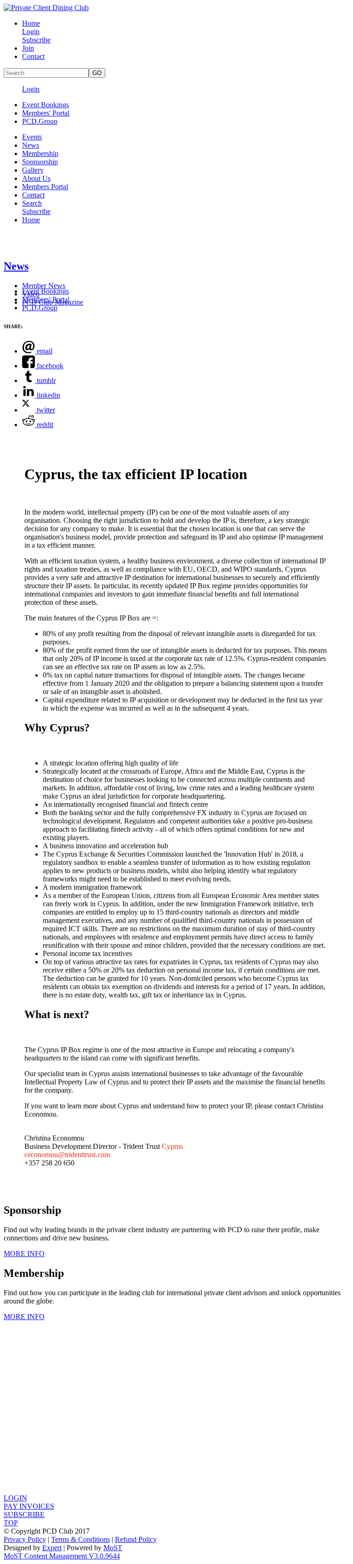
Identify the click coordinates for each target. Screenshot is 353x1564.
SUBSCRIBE (24, 1514)
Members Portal (45, 187)
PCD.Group (39, 121)
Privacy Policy (25, 1539)
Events (32, 137)
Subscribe (36, 40)
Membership (40, 153)
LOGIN (15, 1498)
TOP (11, 1523)
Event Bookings (45, 105)
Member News (43, 286)
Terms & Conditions (80, 1539)
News (30, 145)
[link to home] (46, 8)
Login (31, 31)
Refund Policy (136, 1539)
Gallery (33, 170)
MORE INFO (24, 1253)
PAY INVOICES (29, 1506)
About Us (36, 178)
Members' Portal (45, 113)
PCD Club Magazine (52, 302)
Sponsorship (40, 162)
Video (31, 294)
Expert (52, 1548)
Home (31, 23)
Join (28, 48)
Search (32, 203)
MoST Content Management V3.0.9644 (62, 1556)
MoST (112, 1548)
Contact (33, 56)
